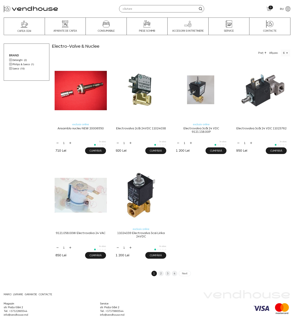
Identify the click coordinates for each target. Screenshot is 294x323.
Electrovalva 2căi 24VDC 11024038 (141, 128)
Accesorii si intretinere (188, 30)
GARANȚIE (31, 294)
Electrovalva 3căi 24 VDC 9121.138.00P (201, 130)
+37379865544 (114, 311)
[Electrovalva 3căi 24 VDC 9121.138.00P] (201, 91)
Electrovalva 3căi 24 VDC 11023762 (261, 128)
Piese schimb (147, 30)
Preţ (260, 52)
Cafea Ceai (24, 30)
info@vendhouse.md (16, 314)
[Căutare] (200, 8)
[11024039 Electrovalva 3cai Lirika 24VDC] (141, 195)
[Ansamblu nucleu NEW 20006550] (81, 90)
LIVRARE (18, 294)
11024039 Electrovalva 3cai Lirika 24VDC (141, 234)
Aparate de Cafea (65, 30)
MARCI (7, 294)
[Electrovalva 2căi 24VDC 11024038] (141, 90)
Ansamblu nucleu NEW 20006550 (81, 128)
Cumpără (95, 150)
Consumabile (106, 30)
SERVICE (229, 30)
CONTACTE (269, 30)
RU (282, 8)
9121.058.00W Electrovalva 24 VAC (80, 233)
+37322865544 (18, 311)
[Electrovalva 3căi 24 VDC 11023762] (261, 90)
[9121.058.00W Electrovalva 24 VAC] (81, 195)
